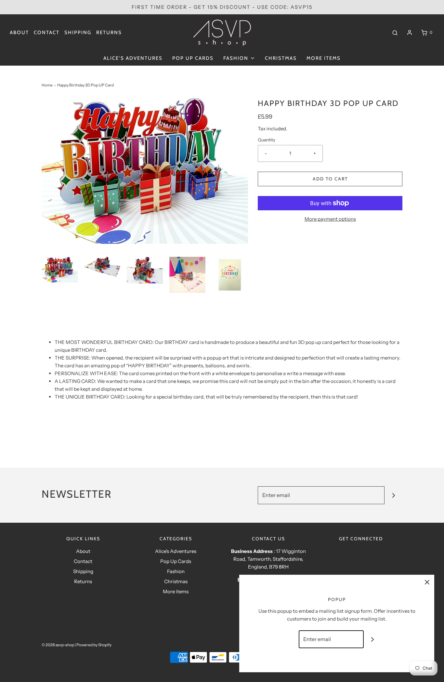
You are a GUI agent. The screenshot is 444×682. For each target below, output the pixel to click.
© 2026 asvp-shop (58, 644)
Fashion (176, 571)
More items (324, 58)
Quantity (266, 139)
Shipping (77, 32)
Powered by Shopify (93, 644)
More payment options (330, 219)
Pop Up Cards (193, 58)
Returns (109, 32)
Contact (46, 32)
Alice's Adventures (133, 58)
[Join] (393, 495)
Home (47, 85)
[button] (60, 269)
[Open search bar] (395, 32)
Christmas (281, 58)
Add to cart (330, 179)
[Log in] (409, 32)
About (19, 32)
